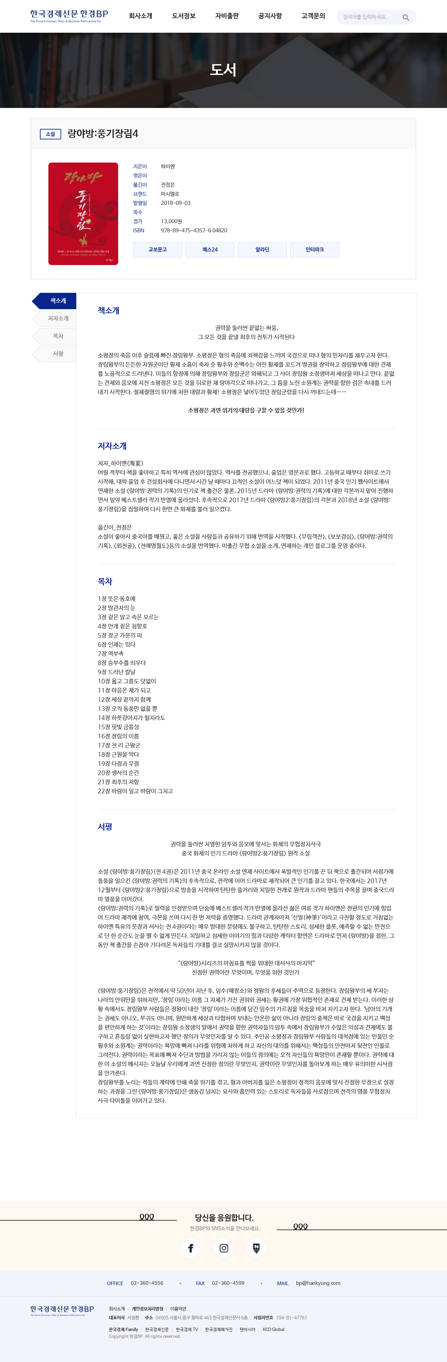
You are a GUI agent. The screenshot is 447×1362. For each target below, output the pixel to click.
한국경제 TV (187, 1329)
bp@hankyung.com (318, 1283)
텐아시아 (248, 1329)
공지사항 (270, 16)
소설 (50, 134)
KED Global (273, 1329)
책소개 (58, 301)
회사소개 (140, 16)
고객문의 (313, 16)
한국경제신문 (157, 1329)
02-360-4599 (228, 1283)
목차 (58, 336)
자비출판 (227, 16)
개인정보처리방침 (147, 1309)
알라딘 (262, 250)
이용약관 (178, 1309)
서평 (58, 354)
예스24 (210, 250)
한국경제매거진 (219, 1329)
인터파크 (315, 250)
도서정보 (184, 16)
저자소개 (58, 318)
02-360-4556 (147, 1283)
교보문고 (158, 250)
